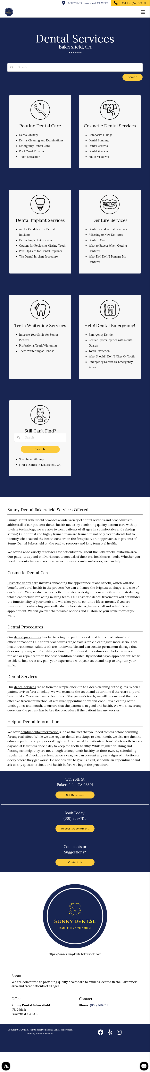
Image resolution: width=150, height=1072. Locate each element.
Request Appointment (75, 828)
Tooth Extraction (29, 157)
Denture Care (97, 240)
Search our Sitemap (31, 459)
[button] (144, 12)
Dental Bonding (99, 140)
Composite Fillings (100, 135)
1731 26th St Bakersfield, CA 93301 (87, 3)
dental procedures (27, 637)
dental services (25, 687)
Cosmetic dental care (22, 583)
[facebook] (100, 1033)
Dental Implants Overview (35, 240)
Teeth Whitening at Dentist (36, 351)
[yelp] (110, 1033)
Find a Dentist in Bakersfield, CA (40, 465)
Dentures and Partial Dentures (108, 229)
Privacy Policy (34, 1033)
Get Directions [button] (75, 795)
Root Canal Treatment (33, 151)
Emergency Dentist (101, 334)
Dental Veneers (98, 151)
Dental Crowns (98, 146)
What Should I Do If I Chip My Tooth (112, 356)
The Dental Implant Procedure (38, 256)
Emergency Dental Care (34, 146)
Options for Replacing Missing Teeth (42, 245)
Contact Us (75, 862)
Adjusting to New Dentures (106, 234)
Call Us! (135, 3)
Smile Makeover (99, 157)
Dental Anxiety (28, 135)
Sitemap (49, 1033)
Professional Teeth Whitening (38, 345)
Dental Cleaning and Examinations (41, 140)
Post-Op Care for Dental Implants (40, 251)
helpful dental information (40, 732)
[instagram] (119, 1033)
